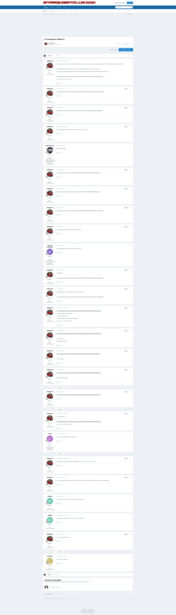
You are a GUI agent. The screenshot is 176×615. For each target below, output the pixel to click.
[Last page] (53, 56)
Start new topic (113, 49)
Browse (46, 7)
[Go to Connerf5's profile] (50, 561)
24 (50, 508)
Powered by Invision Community (88, 612)
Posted (61, 61)
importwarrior (50, 145)
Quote (61, 83)
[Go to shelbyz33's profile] (45, 43)
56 (50, 568)
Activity (51, 7)
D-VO (49, 434)
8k (50, 157)
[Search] (131, 7)
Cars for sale (57, 44)
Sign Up (130, 2)
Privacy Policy (91, 610)
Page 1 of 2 (58, 55)
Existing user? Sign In (120, 2)
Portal (65, 7)
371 (50, 445)
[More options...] (130, 61)
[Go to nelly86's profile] (50, 501)
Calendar (77, 10)
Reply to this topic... (56, 587)
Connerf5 (50, 556)
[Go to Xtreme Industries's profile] (50, 252)
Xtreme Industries (50, 246)
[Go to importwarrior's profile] (50, 150)
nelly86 (50, 496)
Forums (45, 10)
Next (49, 55)
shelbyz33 (52, 43)
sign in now (74, 581)
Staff (66, 10)
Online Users (60, 10)
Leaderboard (52, 10)
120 (50, 72)
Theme (84, 610)
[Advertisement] (88, 26)
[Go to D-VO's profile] (50, 439)
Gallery (71, 10)
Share (118, 43)
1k (50, 259)
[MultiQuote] (57, 83)
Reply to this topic (126, 49)
